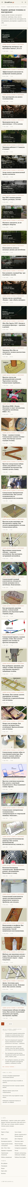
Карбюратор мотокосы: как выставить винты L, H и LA (12, 47)
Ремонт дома (4, 1138)
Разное (16, 1150)
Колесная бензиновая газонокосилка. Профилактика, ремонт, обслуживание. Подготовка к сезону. (13, 870)
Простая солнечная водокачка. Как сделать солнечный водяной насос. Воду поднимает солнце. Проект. (13, 784)
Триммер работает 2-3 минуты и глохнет (13, 148)
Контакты (3, 1173)
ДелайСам (9, 2)
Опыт (2, 1134)
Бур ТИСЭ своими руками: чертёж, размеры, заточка (11, 198)
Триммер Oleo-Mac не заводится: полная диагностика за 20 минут (13, 352)
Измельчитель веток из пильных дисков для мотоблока (13, 249)
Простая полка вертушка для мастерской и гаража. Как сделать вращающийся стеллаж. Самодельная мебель (13, 524)
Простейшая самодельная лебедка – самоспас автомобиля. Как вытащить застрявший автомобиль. (12, 553)
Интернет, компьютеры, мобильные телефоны (20, 1153)
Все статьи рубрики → (9, 1066)
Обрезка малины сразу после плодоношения (10, 1091)
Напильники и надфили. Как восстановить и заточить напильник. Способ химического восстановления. (13, 928)
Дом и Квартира (18, 1138)
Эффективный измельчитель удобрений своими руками (12, 73)
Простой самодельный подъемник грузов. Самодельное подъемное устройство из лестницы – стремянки (14, 1041)
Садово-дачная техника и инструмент (13, 44)
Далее (10, 1023)
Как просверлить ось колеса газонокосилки (12, 98)
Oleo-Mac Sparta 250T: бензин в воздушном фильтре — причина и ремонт (13, 325)
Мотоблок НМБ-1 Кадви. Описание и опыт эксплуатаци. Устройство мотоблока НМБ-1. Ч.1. (13, 409)
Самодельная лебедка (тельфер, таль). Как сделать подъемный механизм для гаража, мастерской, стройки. (13, 1012)
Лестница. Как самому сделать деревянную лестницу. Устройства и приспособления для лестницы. (13, 697)
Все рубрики (4, 1163)
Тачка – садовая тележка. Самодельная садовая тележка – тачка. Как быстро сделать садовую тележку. (13, 437)
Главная (3, 6)
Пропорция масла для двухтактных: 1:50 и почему (12, 123)
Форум (3, 1168)
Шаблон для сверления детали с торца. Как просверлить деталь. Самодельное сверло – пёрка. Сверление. (13, 957)
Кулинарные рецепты (6, 1141)
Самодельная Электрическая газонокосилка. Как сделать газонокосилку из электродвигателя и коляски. (12, 495)
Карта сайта (4, 1171)
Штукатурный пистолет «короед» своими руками (13, 1086)
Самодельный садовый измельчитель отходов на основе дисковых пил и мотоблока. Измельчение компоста (11, 583)
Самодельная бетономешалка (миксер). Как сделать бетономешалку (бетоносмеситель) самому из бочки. (13, 842)
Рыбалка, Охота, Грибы (20, 1157)
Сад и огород (18, 1132)
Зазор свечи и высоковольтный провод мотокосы (13, 173)
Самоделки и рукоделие (21, 1148)
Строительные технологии (4, 1153)
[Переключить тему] (25, 2)
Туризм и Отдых (5, 1132)
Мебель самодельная (6, 1157)
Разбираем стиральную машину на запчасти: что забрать (12, 1101)
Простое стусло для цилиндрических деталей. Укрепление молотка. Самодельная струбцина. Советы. (11, 381)
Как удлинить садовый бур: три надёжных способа (13, 274)
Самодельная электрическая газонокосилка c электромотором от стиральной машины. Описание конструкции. (13, 813)
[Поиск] (22, 2)
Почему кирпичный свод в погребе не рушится (13, 1081)
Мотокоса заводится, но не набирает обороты (12, 223)
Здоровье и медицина (6, 1150)
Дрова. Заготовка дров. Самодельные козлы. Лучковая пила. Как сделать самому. (13, 985)
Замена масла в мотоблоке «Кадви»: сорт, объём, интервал (13, 299)
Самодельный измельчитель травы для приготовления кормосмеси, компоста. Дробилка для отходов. (12, 899)
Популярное (4, 1166)
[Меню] (2, 2)
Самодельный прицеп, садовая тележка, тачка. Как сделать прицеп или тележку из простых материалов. (13, 639)
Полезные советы (19, 1141)
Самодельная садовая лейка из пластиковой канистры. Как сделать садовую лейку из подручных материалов (13, 755)
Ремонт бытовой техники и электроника (20, 1144)
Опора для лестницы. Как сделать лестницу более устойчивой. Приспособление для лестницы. (13, 726)
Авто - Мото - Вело (5, 1148)
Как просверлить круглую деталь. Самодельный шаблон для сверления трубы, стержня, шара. (13, 611)
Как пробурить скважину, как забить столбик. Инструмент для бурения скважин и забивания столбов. (13, 668)
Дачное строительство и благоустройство (21, 1135)
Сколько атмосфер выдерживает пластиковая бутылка (11, 1076)
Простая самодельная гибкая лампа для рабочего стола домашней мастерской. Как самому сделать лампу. (12, 466)
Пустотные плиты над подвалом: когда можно (13, 1096)
